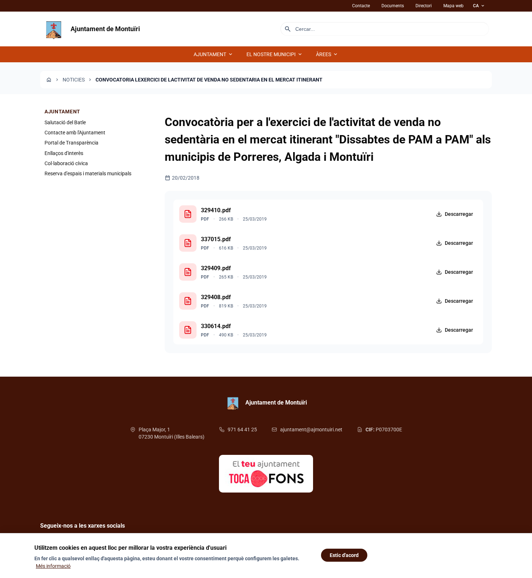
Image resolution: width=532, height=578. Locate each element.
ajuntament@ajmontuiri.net (311, 429)
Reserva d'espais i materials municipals (88, 174)
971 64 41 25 (242, 429)
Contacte (361, 5)
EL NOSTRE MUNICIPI (274, 54)
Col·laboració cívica (66, 164)
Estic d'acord (344, 555)
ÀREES (327, 54)
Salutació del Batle (65, 122)
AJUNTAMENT (213, 54)
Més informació (53, 566)
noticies (74, 80)
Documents (392, 5)
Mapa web (453, 5)
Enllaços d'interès (64, 153)
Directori (423, 5)
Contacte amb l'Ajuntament (75, 132)
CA (479, 6)
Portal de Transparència (71, 143)
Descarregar (459, 214)
